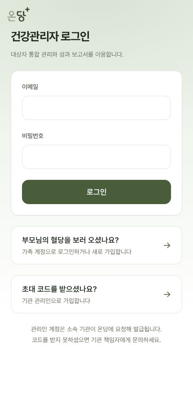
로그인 (97, 191)
